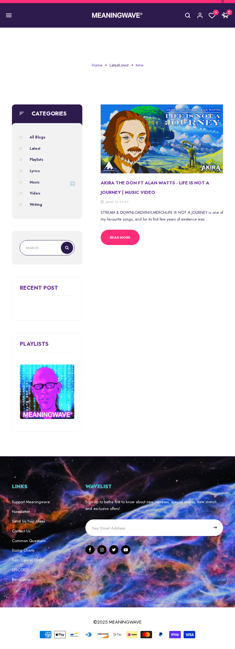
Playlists (36, 159)
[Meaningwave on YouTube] (125, 549)
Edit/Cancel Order (28, 560)
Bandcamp (21, 579)
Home (97, 65)
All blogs (37, 137)
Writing (36, 204)
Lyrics (35, 170)
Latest (114, 65)
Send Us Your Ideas (28, 521)
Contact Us (21, 531)
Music (35, 182)
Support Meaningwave (31, 502)
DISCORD (20, 570)
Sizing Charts (23, 550)
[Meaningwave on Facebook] (90, 549)
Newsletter (21, 512)
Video (35, 193)
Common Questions (29, 541)
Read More (120, 237)
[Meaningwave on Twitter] (113, 549)
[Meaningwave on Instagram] (101, 549)
